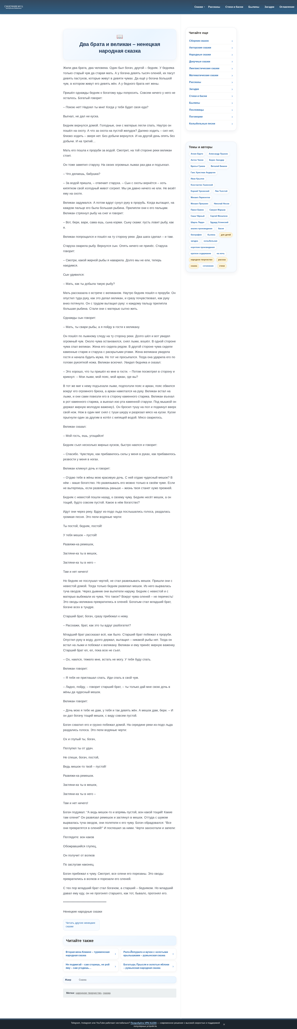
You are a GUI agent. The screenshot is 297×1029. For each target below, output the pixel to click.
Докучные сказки (199, 61)
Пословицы (196, 110)
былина (211, 235)
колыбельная (210, 241)
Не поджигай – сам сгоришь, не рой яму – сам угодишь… (88, 966)
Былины (194, 103)
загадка (194, 241)
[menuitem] (199, 7)
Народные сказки (200, 54)
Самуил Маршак (217, 210)
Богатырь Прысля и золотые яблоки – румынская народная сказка (146, 966)
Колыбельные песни (202, 123)
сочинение (208, 266)
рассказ (222, 259)
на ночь (221, 253)
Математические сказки (203, 75)
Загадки (194, 89)
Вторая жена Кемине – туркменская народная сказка (88, 954)
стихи (222, 266)
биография (196, 235)
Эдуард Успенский (219, 222)
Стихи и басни (198, 96)
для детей (226, 235)
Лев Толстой (221, 191)
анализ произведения (201, 228)
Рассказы (195, 82)
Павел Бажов (197, 210)
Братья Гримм (198, 166)
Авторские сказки (200, 47)
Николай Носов (221, 203)
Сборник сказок (199, 40)
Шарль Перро (197, 222)
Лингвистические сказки (204, 68)
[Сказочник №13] (14, 7)
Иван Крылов (197, 179)
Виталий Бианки (219, 166)
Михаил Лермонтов (200, 197)
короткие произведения (203, 247)
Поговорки (196, 116)
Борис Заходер (216, 160)
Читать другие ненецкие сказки (80, 924)
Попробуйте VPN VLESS (144, 1023)
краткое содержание (201, 253)
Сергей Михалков (219, 216)
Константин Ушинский (202, 185)
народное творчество (88, 993)
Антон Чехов (197, 160)
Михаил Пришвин (199, 203)
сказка (106, 993)
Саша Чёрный (197, 216)
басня (221, 228)
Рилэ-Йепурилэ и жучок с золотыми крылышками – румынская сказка (145, 954)
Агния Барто (197, 154)
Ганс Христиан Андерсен (203, 172)
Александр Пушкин (218, 154)
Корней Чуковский (200, 191)
